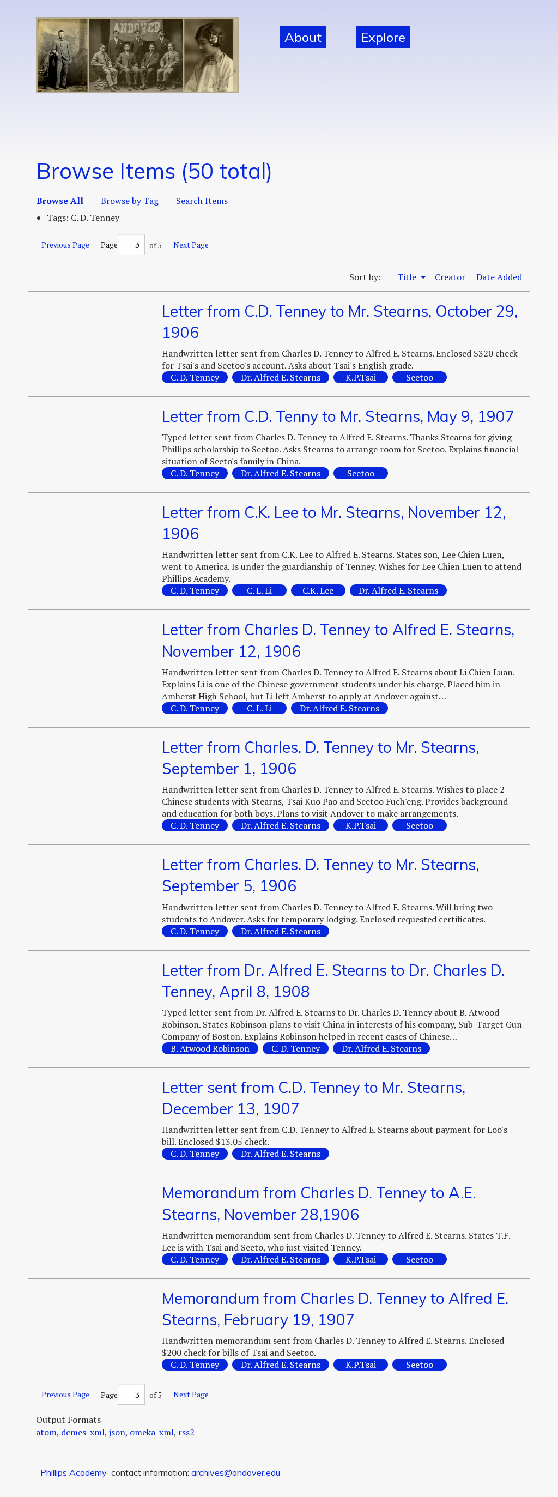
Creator (450, 277)
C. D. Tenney (195, 377)
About (303, 37)
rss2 (186, 1432)
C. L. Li (259, 590)
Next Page (191, 244)
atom (46, 1432)
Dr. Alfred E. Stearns (280, 377)
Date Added (499, 277)
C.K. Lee (317, 590)
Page (109, 244)
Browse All (60, 201)
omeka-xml (152, 1432)
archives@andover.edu (235, 1472)
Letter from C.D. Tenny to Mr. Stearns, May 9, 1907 (338, 416)
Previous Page (65, 244)
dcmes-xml (83, 1432)
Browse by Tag (130, 201)
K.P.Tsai (360, 377)
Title (407, 277)
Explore (383, 37)
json (117, 1432)
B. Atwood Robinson (210, 1048)
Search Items (202, 201)
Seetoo (419, 377)
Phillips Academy (73, 1472)
